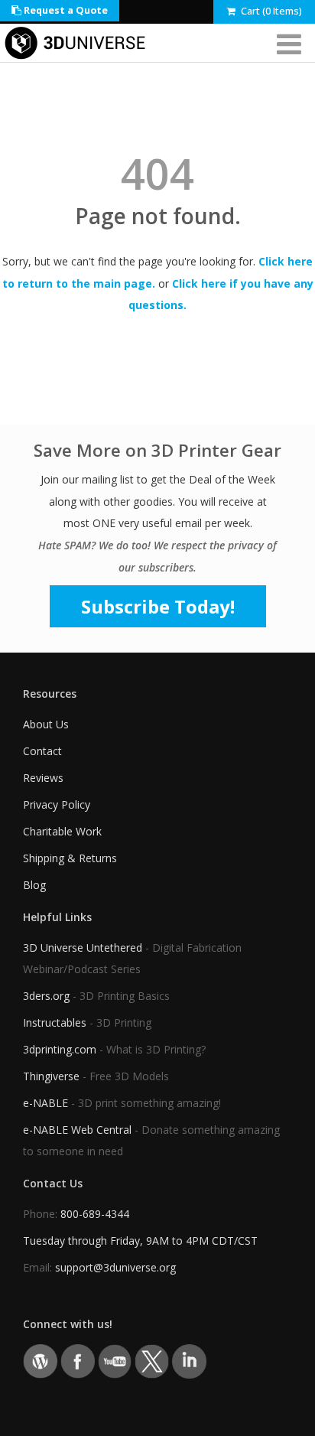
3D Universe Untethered (82, 947)
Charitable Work (62, 831)
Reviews (43, 777)
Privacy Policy (56, 804)
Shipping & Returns (70, 858)
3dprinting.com (59, 1049)
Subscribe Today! (158, 606)
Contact (42, 751)
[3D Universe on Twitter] (152, 1360)
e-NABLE (45, 1103)
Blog (34, 885)
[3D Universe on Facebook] (77, 1360)
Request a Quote (64, 10)
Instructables (54, 1022)
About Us (46, 724)
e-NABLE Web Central (77, 1129)
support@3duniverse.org (115, 1267)
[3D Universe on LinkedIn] (189, 1360)
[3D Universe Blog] (40, 1360)
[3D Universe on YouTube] (115, 1360)
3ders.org (46, 995)
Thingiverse (51, 1076)
